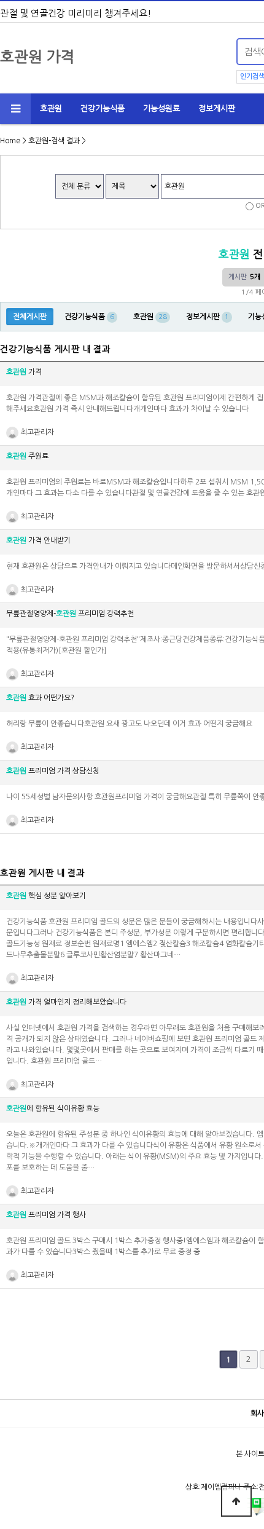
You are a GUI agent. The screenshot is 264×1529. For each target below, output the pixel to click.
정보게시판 (216, 109)
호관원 (51, 109)
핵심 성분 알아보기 (46, 895)
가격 (24, 372)
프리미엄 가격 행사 (46, 1215)
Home (10, 140)
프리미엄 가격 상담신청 (52, 771)
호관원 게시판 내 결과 (42, 873)
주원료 (27, 456)
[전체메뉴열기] (15, 108)
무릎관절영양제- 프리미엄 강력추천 (70, 613)
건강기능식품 (102, 109)
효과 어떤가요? (40, 697)
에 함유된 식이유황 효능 (52, 1108)
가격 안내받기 (38, 540)
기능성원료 (161, 109)
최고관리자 (36, 432)
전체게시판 (30, 316)
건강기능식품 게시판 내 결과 (55, 349)
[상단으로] (236, 1501)
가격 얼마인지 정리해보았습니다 (66, 1002)
